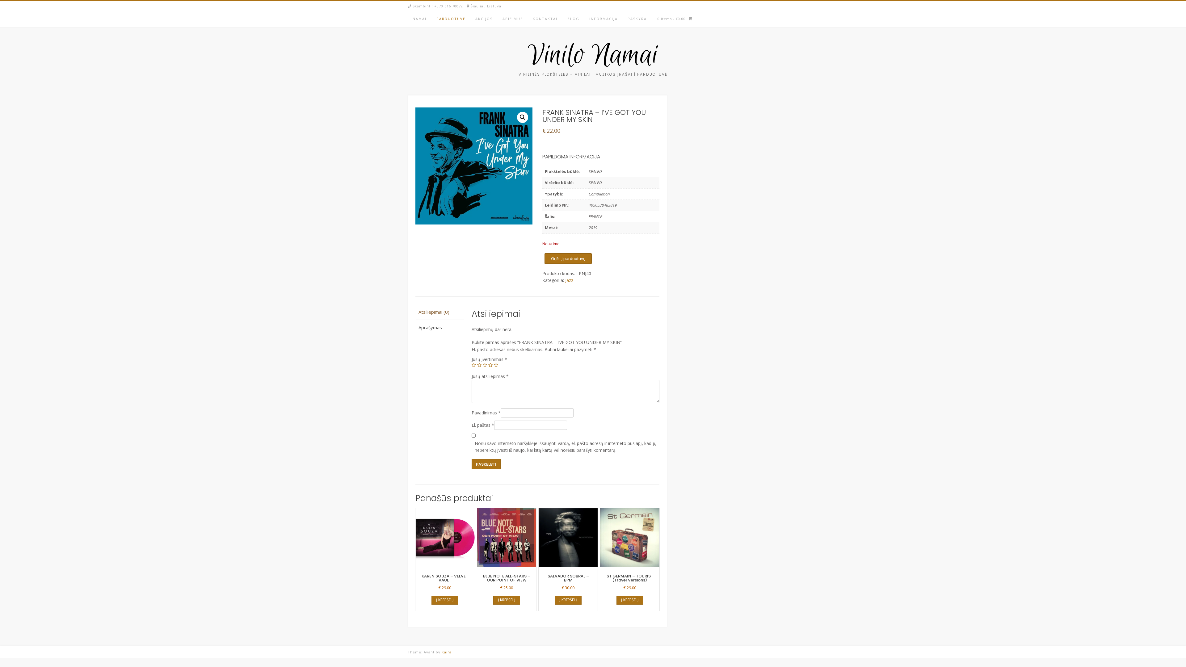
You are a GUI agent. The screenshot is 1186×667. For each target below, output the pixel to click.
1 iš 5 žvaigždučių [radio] (474, 365)
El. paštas (483, 425)
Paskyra (637, 18)
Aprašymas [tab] (430, 327)
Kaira (447, 652)
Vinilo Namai (593, 56)
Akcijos (484, 18)
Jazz (569, 280)
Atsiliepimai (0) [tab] (433, 312)
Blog (573, 18)
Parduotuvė (450, 18)
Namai (420, 18)
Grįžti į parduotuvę (568, 258)
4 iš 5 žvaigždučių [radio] (490, 365)
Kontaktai (545, 18)
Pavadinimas (486, 413)
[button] (522, 117)
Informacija (603, 18)
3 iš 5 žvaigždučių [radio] (485, 365)
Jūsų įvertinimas (489, 359)
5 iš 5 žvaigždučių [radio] (496, 365)
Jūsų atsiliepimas (490, 376)
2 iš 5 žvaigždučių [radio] (479, 365)
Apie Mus (513, 18)
